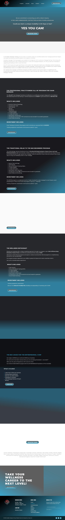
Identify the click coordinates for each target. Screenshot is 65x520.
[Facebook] (56, 518)
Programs (21, 3)
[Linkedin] (58, 518)
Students (37, 3)
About (32, 3)
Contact (42, 3)
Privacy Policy (33, 510)
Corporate (27, 3)
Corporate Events (34, 505)
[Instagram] (60, 518)
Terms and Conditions (35, 512)
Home (32, 502)
